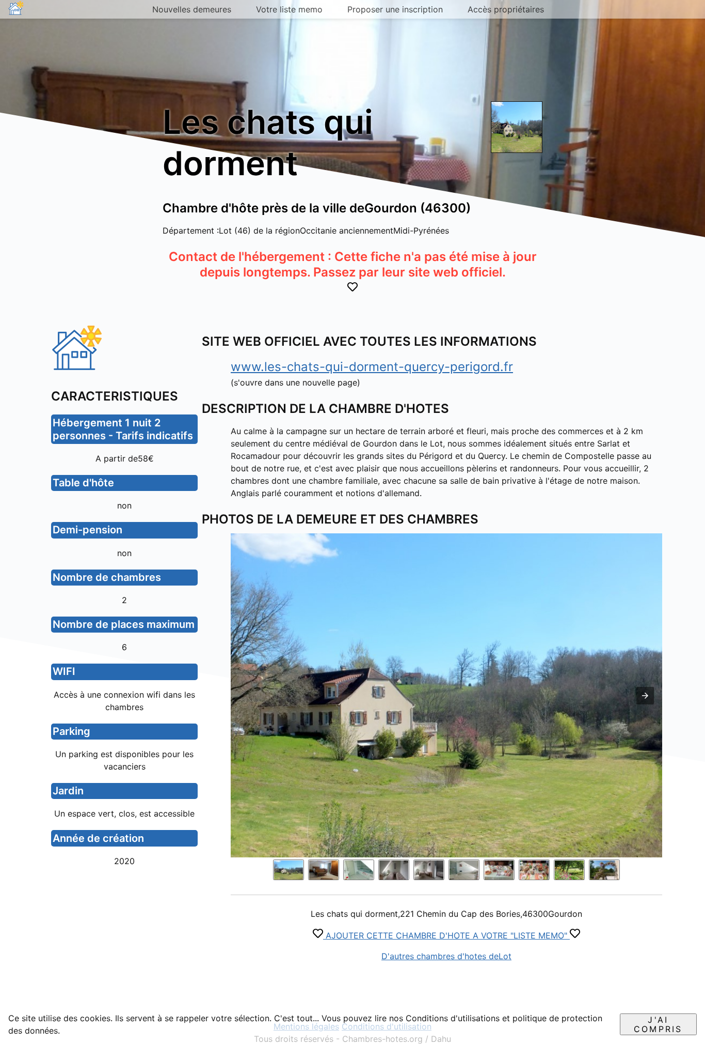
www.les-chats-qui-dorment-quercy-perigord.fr (372, 366)
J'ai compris (658, 1024)
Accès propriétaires (506, 9)
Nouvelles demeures (191, 9)
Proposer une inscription (395, 9)
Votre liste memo (289, 9)
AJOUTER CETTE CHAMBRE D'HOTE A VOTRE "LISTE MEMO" (446, 935)
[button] (645, 695)
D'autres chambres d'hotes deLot (446, 956)
